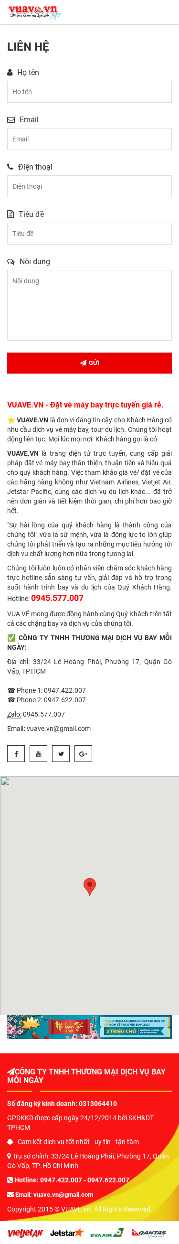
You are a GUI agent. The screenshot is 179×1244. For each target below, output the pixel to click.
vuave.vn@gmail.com (63, 1194)
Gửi (94, 362)
